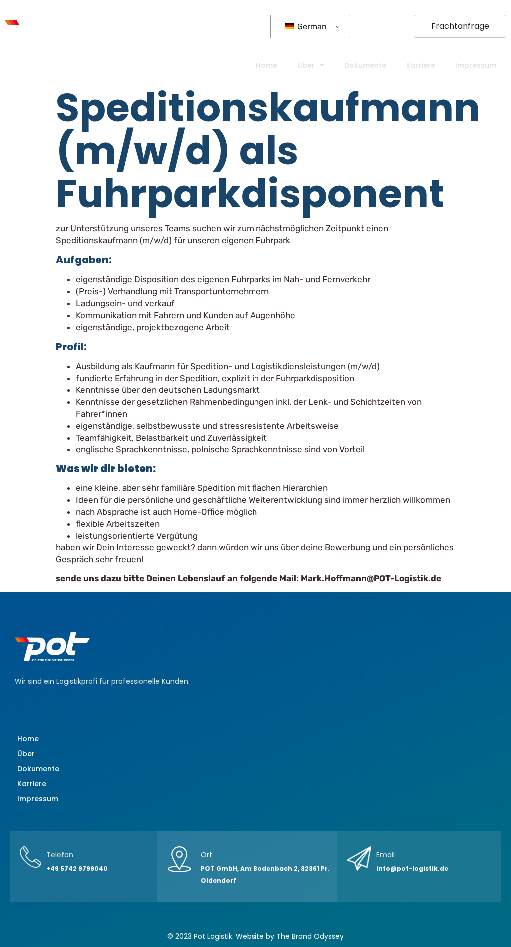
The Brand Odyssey (310, 936)
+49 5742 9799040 (77, 868)
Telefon (59, 855)
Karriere (420, 65)
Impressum (475, 65)
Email (385, 855)
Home (266, 65)
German (311, 26)
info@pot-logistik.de (412, 868)
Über (306, 65)
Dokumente (365, 65)
